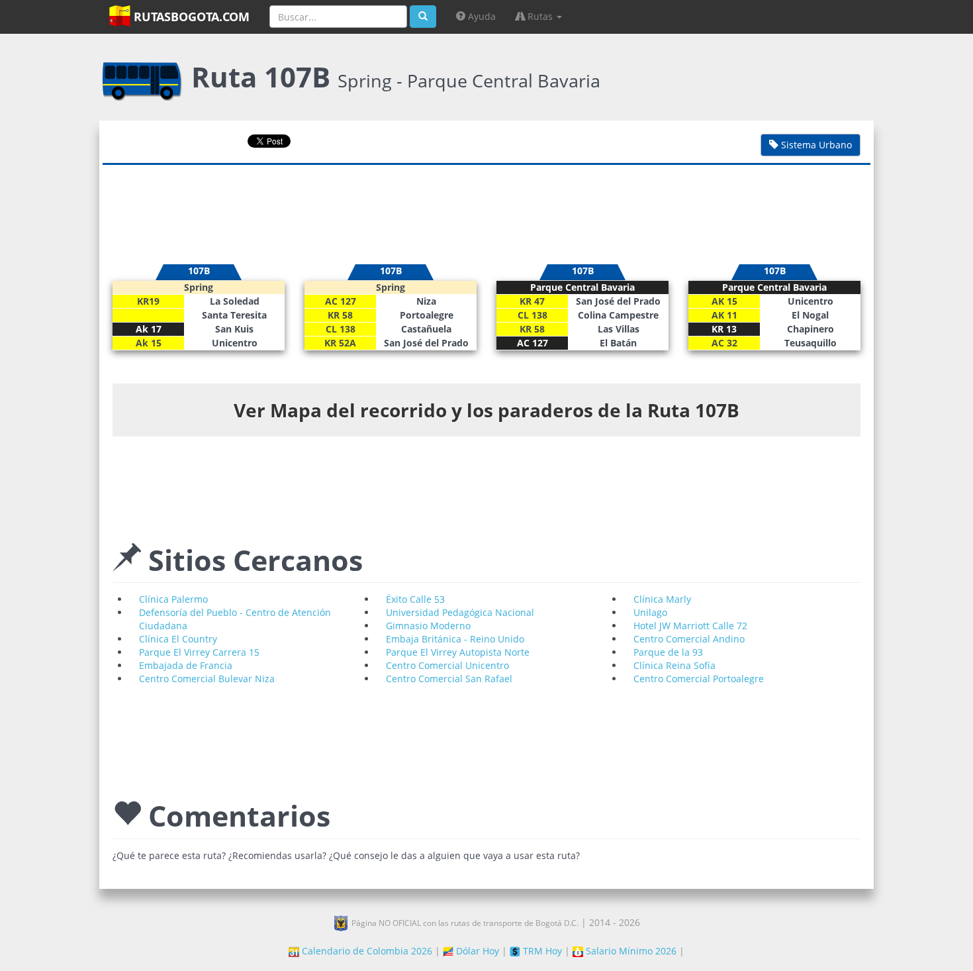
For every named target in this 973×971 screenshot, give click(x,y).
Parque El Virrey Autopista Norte (458, 652)
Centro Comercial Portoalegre (698, 678)
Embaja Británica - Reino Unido (455, 639)
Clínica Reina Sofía (674, 665)
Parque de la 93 (668, 652)
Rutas (540, 16)
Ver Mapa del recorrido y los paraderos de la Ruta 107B (486, 410)
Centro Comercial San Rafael (449, 678)
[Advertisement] (486, 208)
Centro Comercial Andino (689, 639)
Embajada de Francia (185, 665)
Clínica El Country (178, 639)
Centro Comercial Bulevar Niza (207, 678)
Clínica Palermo (173, 599)
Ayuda (480, 16)
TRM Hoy (541, 951)
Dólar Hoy (476, 951)
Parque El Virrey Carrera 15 (199, 652)
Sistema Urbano (815, 144)
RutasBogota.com (190, 17)
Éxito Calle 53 (415, 599)
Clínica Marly (662, 599)
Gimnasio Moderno (428, 625)
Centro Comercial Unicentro (447, 665)
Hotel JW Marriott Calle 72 (690, 625)
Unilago (650, 612)
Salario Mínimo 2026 (629, 951)
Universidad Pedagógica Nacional (460, 612)
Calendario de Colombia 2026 (365, 951)
